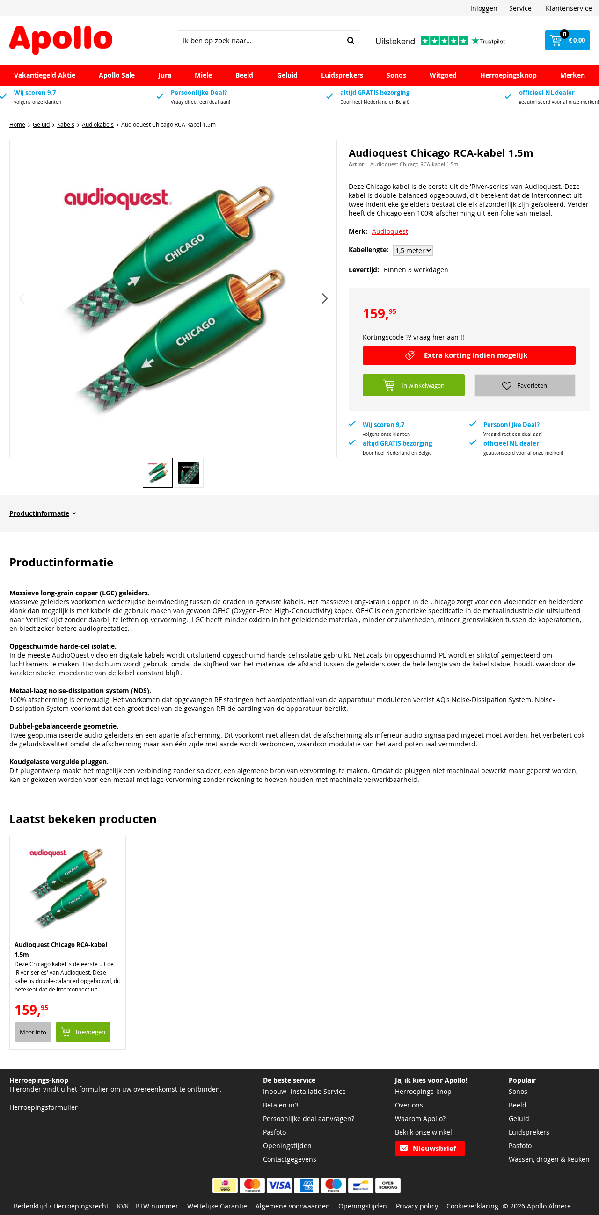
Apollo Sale (117, 75)
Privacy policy (417, 1205)
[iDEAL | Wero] (225, 1185)
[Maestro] (333, 1185)
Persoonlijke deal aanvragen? (308, 1118)
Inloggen (483, 8)
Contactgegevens (289, 1159)
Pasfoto (274, 1132)
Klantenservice (569, 8)
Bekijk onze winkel (423, 1132)
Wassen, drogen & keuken (549, 1159)
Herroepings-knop (423, 1091)
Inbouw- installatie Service (304, 1091)
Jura (164, 75)
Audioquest (390, 231)
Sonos (396, 75)
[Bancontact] (360, 1185)
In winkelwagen (423, 385)
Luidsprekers (342, 75)
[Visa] (279, 1185)
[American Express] (306, 1185)
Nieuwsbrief (434, 1148)
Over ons (409, 1104)
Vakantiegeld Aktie (44, 75)
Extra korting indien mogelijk (475, 355)
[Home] (60, 40)
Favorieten (532, 385)
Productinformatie (39, 513)
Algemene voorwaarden (293, 1205)
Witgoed (443, 75)
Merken (572, 75)
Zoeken (350, 40)
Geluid (287, 75)
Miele (203, 75)
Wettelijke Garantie (217, 1205)
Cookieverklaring (472, 1205)
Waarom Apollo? (420, 1118)
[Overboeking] (388, 1185)
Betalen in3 (281, 1104)
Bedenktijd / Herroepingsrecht (61, 1205)
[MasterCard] (252, 1185)
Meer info (33, 1032)
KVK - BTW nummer (147, 1205)
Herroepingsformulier (43, 1107)
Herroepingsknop (508, 75)
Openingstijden (287, 1145)
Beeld (244, 75)
